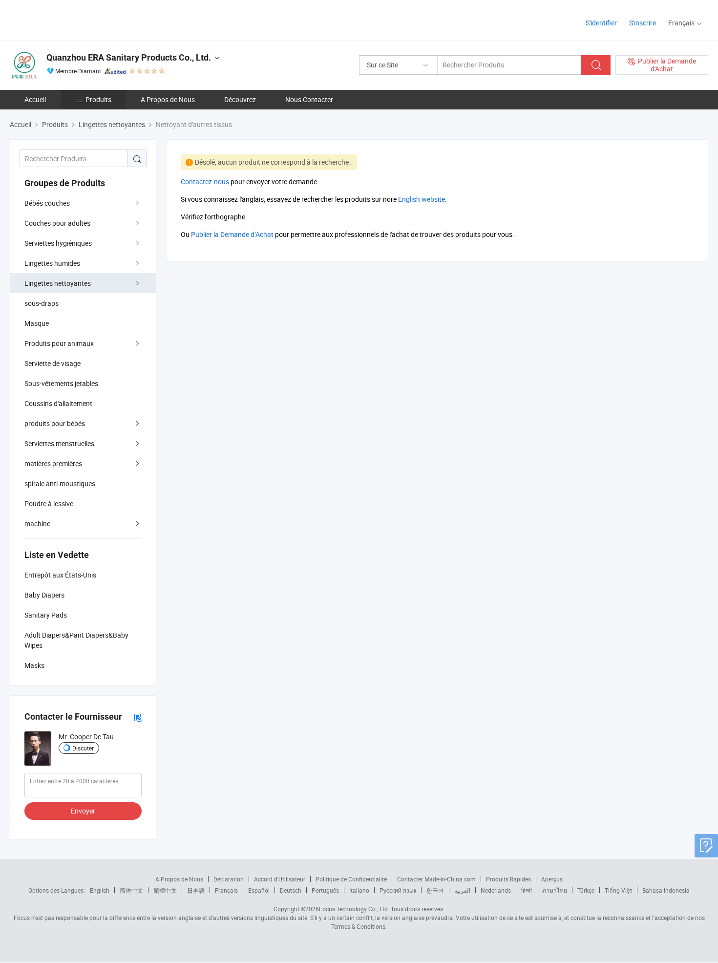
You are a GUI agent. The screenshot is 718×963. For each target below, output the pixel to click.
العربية (462, 890)
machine (37, 523)
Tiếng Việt (618, 890)
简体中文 (131, 890)
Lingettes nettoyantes (57, 283)
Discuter (83, 748)
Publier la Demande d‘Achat (232, 234)
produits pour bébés (54, 423)
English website (421, 199)
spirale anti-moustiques (59, 483)
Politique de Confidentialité (351, 879)
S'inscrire (642, 22)
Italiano (359, 890)
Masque (36, 323)
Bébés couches (47, 203)
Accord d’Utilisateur (279, 879)
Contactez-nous (205, 181)
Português (325, 890)
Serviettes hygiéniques (58, 243)
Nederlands (496, 890)
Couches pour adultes (57, 223)
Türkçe (585, 890)
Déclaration (228, 879)
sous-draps (41, 303)
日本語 (196, 890)
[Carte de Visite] (138, 717)
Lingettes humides (52, 263)
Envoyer (83, 810)
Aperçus (552, 879)
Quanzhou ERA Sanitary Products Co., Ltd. (128, 57)
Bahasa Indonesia (666, 890)
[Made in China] (72, 19)
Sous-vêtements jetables (61, 383)
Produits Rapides (508, 879)
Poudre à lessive (48, 503)
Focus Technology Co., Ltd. (354, 909)
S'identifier (601, 22)
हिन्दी (526, 890)
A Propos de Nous (168, 99)
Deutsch (290, 890)
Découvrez (240, 99)
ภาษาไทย (554, 890)
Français (226, 890)
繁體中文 (165, 890)
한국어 (435, 890)
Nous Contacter (309, 99)
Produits (98, 99)
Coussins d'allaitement (58, 403)
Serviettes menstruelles (59, 443)
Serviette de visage (52, 363)
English (99, 890)
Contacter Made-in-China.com (436, 879)
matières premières (53, 463)
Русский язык (398, 890)
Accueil (35, 99)
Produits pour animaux (59, 343)
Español (259, 890)
